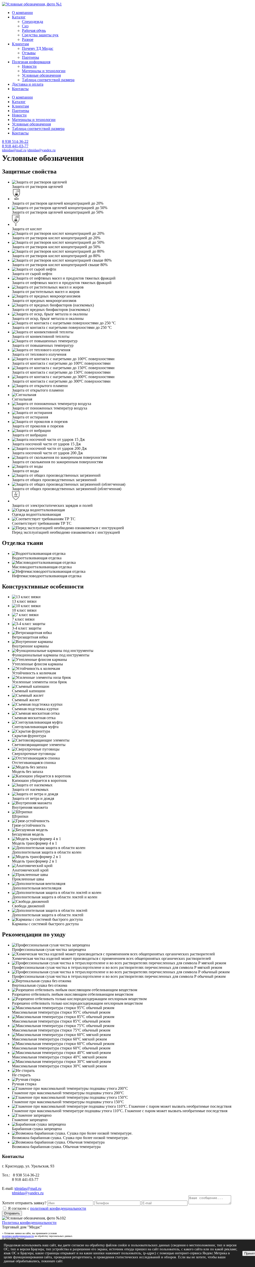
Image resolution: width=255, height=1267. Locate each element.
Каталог (19, 17)
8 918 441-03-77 (15, 146)
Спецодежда (32, 21)
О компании (22, 12)
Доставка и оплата (27, 84)
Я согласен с (46, 1208)
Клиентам (20, 44)
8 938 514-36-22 (15, 141)
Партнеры (30, 57)
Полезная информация (31, 62)
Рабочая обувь (34, 30)
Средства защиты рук (40, 35)
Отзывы (29, 53)
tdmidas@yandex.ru (41, 150)
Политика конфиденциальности (29, 1222)
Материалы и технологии (43, 71)
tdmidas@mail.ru (14, 150)
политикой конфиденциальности (58, 1208)
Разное (27, 39)
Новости (29, 66)
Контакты (20, 89)
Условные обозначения (41, 75)
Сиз (25, 26)
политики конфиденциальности (18, 1236)
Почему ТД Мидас (37, 48)
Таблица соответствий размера (48, 80)
